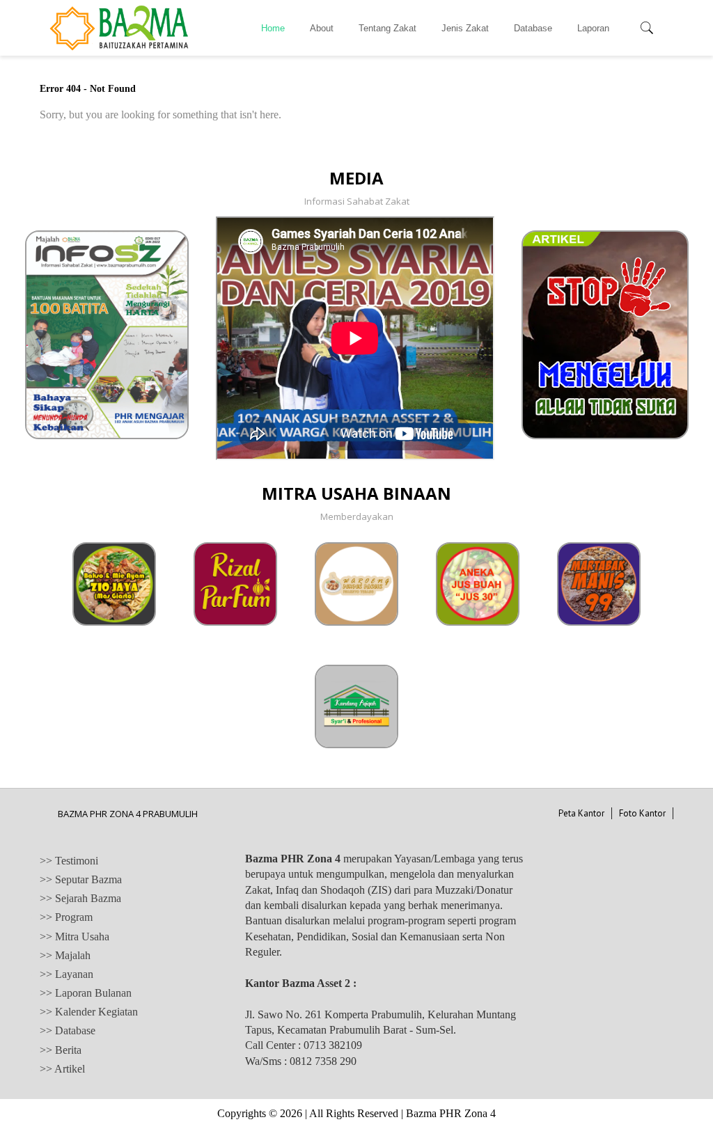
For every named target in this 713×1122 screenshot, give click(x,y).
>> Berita (60, 1050)
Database (533, 28)
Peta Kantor (581, 813)
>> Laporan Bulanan (86, 993)
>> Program (66, 917)
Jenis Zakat (465, 28)
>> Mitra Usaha (74, 936)
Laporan (593, 28)
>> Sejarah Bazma (80, 898)
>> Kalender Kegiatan (89, 1012)
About (322, 28)
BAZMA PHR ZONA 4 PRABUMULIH (128, 813)
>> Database (67, 1030)
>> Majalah (65, 955)
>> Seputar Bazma (81, 879)
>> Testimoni (69, 861)
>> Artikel (62, 1069)
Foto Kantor (642, 813)
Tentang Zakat (387, 28)
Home (273, 28)
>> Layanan (66, 974)
